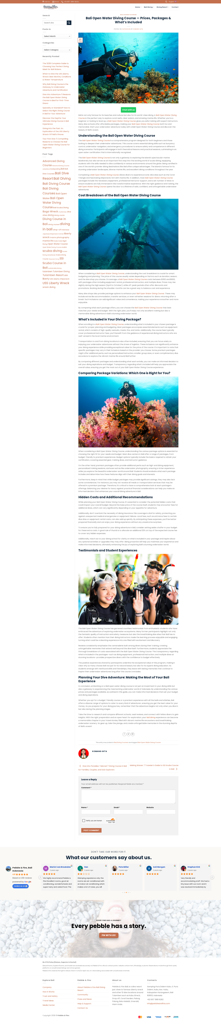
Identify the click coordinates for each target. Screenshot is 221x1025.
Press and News (84, 999)
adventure (46, 169)
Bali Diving (148, 7)
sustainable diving (54, 268)
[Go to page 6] (128, 892)
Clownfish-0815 (92, 867)
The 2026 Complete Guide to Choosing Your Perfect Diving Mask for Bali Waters (56, 66)
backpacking (55, 169)
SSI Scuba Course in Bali (54, 263)
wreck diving (49, 287)
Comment (86, 787)
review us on (19, 886)
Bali (62, 168)
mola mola (58, 241)
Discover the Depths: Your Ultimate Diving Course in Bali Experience (56, 121)
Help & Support (84, 1003)
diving (51, 215)
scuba (64, 247)
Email (117, 807)
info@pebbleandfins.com (158, 1003)
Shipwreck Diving (54, 259)
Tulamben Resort (53, 275)
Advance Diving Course (60, 166)
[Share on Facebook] (124, 734)
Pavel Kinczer (194, 867)
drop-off (57, 229)
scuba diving (52, 251)
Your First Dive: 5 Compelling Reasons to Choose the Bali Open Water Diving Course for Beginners (56, 143)
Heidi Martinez (57, 867)
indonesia (65, 230)
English (171, 2)
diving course (59, 215)
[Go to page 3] (122, 892)
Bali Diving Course (56, 183)
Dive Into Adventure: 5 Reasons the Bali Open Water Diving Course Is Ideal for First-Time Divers (57, 99)
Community (82, 994)
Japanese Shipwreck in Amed (53, 234)
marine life (48, 240)
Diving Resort (162, 7)
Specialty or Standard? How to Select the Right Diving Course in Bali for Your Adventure (56, 110)
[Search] (166, 1)
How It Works (48, 991)
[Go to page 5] (126, 892)
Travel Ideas (48, 1000)
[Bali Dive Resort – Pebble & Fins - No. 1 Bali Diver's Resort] (51, 7)
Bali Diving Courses (128, 15)
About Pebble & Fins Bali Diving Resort (91, 989)
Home (137, 7)
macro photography (59, 237)
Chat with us (128, 110)
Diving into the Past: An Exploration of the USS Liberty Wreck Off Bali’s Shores (56, 131)
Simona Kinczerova (162, 867)
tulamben (47, 271)
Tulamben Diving (61, 271)
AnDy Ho (123, 867)
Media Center (49, 1005)
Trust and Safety (50, 996)
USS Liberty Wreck (56, 283)
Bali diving (151, 717)
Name (84, 807)
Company (47, 987)
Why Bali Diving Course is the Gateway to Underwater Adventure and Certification (55, 87)
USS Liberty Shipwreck (59, 279)
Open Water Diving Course (52, 247)
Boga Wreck (50, 211)
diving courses (53, 224)
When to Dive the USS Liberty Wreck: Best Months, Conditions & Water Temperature (57, 76)
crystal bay (62, 212)
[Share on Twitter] (128, 734)
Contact (175, 7)
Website (150, 807)
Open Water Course (58, 244)
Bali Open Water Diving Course (53, 202)
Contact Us (82, 1008)
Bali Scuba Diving (61, 207)
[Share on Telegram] (133, 734)
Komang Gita (138, 29)
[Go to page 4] (124, 892)
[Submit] (69, 23)
